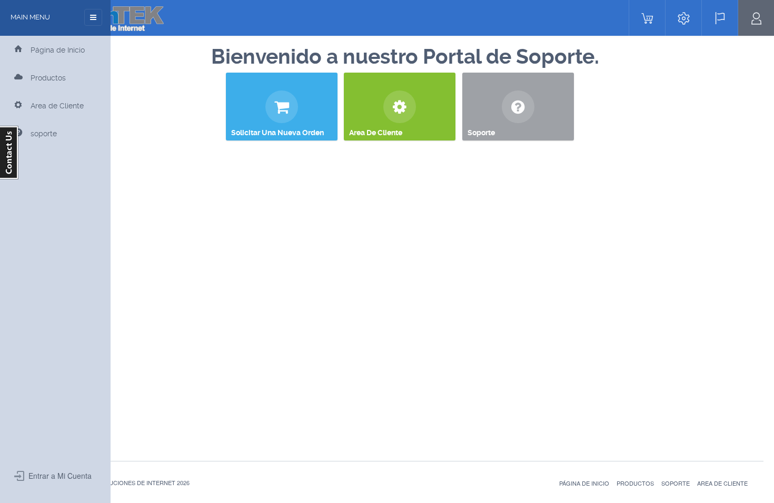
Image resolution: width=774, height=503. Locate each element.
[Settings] (683, 18)
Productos (635, 483)
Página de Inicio (584, 483)
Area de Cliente (722, 483)
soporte (675, 483)
